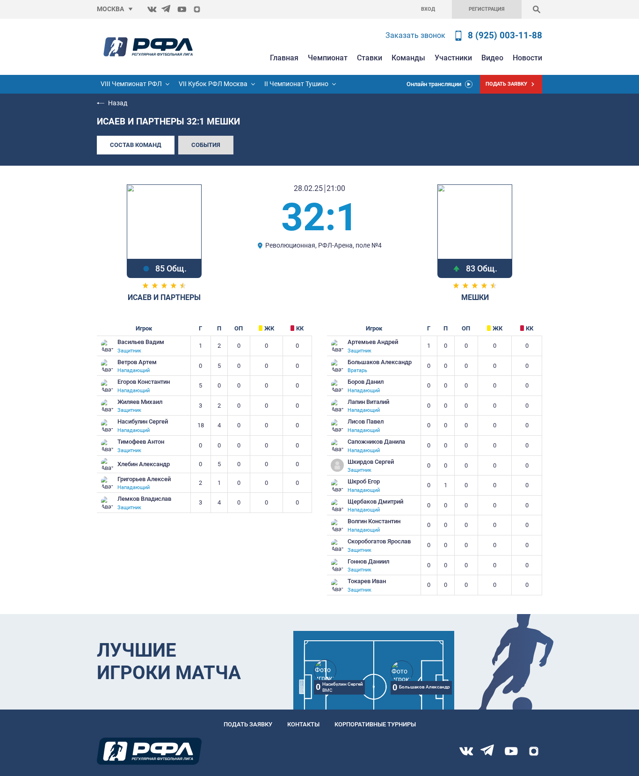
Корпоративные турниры (375, 724)
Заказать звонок (415, 35)
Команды (408, 57)
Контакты (303, 724)
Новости (527, 57)
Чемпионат (328, 57)
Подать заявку (248, 724)
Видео (492, 57)
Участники (453, 57)
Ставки (369, 57)
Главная (284, 57)
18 (200, 425)
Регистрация (487, 9)
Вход (428, 9)
